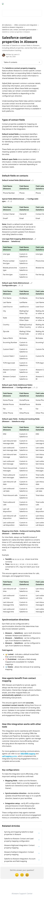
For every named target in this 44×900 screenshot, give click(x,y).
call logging (7, 756)
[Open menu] (40, 3)
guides (14, 756)
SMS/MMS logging (27, 753)
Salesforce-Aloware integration (12, 27)
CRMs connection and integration (25, 25)
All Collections (7, 25)
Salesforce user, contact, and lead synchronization (19, 30)
